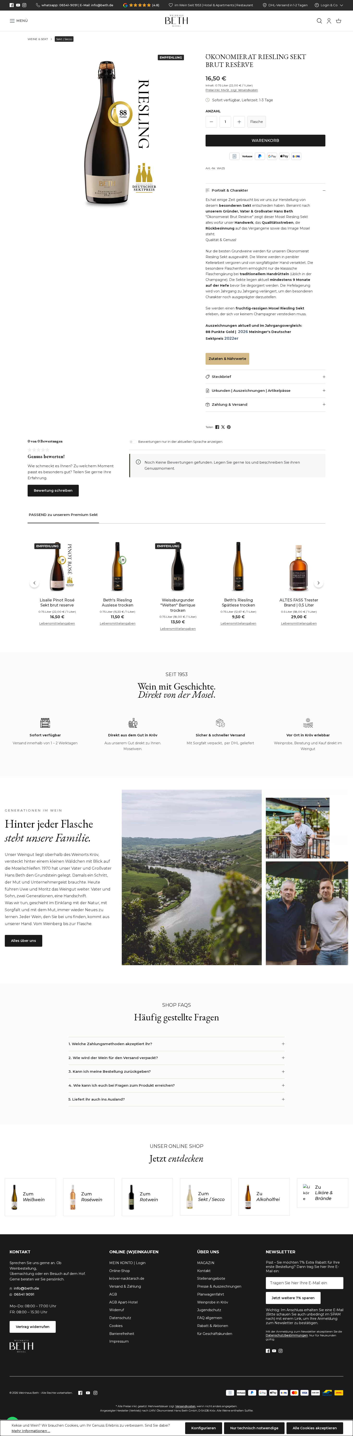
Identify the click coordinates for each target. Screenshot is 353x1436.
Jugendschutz (209, 1310)
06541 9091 (24, 1294)
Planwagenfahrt (210, 1294)
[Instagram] (24, 5)
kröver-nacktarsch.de (126, 1278)
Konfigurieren (203, 1428)
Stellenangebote (211, 1278)
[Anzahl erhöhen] (239, 121)
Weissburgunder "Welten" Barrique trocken (177, 605)
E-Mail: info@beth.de (96, 5)
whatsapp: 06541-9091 (60, 5)
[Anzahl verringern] (211, 121)
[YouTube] (18, 5)
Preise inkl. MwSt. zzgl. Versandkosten (232, 90)
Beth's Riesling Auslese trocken (117, 603)
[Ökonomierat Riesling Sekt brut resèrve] (107, 132)
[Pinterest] (229, 427)
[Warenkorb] (338, 21)
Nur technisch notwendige (254, 1428)
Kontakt (204, 1271)
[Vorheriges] (34, 583)
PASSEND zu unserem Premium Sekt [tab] (63, 514)
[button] (19, 21)
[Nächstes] (318, 583)
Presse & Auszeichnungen (219, 1286)
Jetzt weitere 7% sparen (293, 1298)
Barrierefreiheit (121, 1334)
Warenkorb (265, 140)
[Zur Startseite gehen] (176, 21)
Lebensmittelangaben (57, 623)
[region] (106, 132)
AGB (113, 1294)
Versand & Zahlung (125, 1286)
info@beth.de (26, 1288)
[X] (223, 427)
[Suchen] (319, 21)
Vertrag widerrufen (32, 1327)
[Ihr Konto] (329, 21)
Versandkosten (185, 1406)
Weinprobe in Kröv (212, 1302)
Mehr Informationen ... (31, 1431)
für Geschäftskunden (214, 1334)
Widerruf (116, 1310)
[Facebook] (12, 5)
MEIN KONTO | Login (127, 1263)
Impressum (119, 1341)
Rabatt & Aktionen (212, 1326)
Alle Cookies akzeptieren (315, 1428)
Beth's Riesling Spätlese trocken (238, 603)
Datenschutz (120, 1318)
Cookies (115, 1326)
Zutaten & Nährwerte (227, 359)
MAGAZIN (205, 1263)
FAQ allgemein (209, 1318)
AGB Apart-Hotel (123, 1302)
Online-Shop (119, 1271)
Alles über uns (23, 941)
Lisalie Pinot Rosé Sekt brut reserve (57, 603)
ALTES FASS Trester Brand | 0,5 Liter (299, 603)
